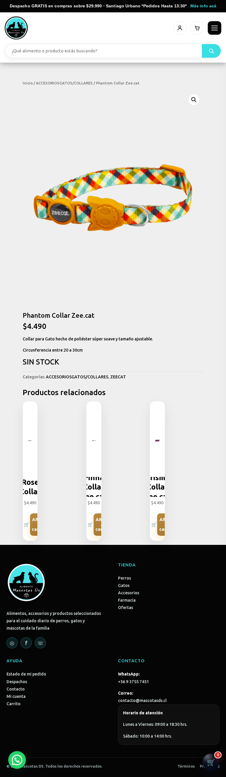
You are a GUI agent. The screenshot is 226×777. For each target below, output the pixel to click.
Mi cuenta (16, 696)
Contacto (15, 689)
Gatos (123, 585)
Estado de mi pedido (26, 674)
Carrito (13, 703)
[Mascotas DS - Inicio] (16, 27)
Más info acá (203, 6)
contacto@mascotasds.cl (142, 700)
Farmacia (127, 600)
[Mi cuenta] (179, 27)
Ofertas (125, 607)
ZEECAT (118, 377)
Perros (124, 578)
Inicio (28, 83)
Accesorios (128, 592)
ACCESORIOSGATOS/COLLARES (64, 83)
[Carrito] (197, 27)
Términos (186, 766)
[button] (194, 99)
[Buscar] (211, 51)
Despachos (16, 681)
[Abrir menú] (214, 28)
